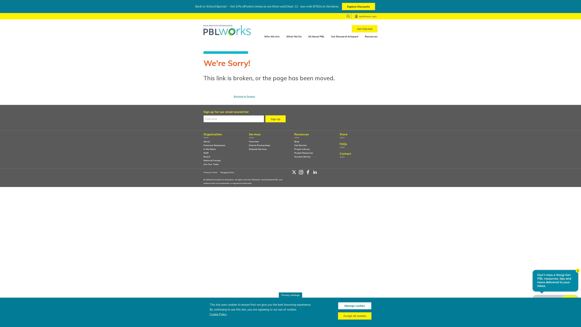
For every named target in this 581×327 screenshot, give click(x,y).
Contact (345, 153)
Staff (206, 153)
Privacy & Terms (211, 172)
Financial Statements (214, 145)
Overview (254, 141)
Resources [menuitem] (371, 36)
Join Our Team (211, 164)
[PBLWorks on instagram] (301, 172)
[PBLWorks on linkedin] (315, 172)
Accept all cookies (354, 315)
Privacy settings (290, 295)
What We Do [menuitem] (294, 36)
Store (344, 134)
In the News (210, 149)
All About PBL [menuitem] (316, 36)
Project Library (302, 149)
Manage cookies (355, 305)
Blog (296, 141)
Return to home (244, 96)
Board (207, 156)
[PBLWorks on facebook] (308, 172)
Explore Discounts (358, 6)
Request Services (258, 149)
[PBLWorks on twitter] (294, 172)
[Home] (227, 31)
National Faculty (212, 160)
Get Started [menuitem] (364, 28)
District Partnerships (259, 145)
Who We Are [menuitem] (272, 36)
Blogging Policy (227, 172)
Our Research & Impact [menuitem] (344, 36)
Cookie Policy (218, 314)
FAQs (343, 144)
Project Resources (303, 153)
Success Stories (302, 156)
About (207, 141)
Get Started (300, 145)
